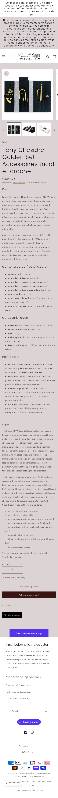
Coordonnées (38, 790)
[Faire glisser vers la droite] (54, 130)
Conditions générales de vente (19, 685)
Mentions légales (24, 790)
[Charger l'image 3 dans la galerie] (44, 129)
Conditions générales (23, 677)
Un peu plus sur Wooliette (17, 699)
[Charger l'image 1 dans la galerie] (14, 129)
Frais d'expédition (19, 182)
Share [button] (8, 605)
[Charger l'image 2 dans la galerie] (29, 129)
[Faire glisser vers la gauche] (3, 130)
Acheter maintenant (29, 595)
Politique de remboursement (18, 692)
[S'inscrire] (46, 711)
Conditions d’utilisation (42, 781)
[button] (3, 56)
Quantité (5, 564)
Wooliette (18, 773)
